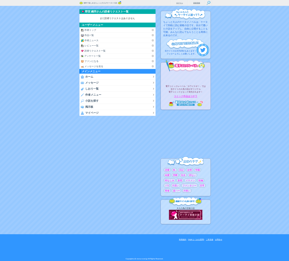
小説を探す (92, 100)
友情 (189, 170)
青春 (167, 190)
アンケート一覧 (92, 56)
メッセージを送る (93, 66)
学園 (197, 170)
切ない (192, 175)
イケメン (190, 180)
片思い (175, 185)
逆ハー (176, 190)
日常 (202, 185)
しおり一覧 (92, 88)
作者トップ (90, 30)
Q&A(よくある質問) (196, 240)
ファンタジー (189, 185)
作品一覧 (89, 35)
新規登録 (196, 3)
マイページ (92, 112)
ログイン (179, 3)
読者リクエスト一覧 (95, 50)
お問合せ (218, 240)
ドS (167, 185)
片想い (186, 190)
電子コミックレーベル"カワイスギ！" (185, 77)
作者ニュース (91, 40)
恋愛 (167, 170)
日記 (181, 170)
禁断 (175, 175)
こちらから (203, 50)
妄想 (180, 180)
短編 (200, 180)
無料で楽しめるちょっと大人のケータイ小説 (100, 3)
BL (174, 170)
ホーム (89, 76)
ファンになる (91, 61)
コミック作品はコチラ (185, 96)
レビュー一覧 (91, 45)
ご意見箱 (209, 240)
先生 (183, 175)
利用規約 (182, 240)
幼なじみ (169, 180)
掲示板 (89, 106)
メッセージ (92, 82)
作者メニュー (93, 94)
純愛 (167, 175)
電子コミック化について (185, 103)
